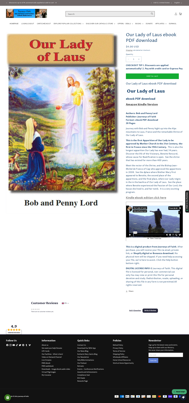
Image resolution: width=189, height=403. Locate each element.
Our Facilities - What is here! (52, 354)
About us (45, 345)
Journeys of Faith (23, 396)
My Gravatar (46, 375)
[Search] (152, 14)
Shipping (129, 50)
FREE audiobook (48, 366)
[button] (68, 23)
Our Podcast (82, 363)
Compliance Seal (83, 375)
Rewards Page (82, 381)
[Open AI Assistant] (183, 397)
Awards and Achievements (87, 372)
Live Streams (46, 360)
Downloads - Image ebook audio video (56, 369)
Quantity (129, 54)
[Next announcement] (151, 3)
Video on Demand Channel (52, 357)
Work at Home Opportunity (123, 363)
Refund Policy (118, 345)
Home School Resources (122, 360)
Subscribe (153, 360)
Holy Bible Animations (85, 360)
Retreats (80, 366)
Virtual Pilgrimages (49, 372)
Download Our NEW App (86, 348)
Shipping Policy (118, 354)
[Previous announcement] (6, 3)
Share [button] (131, 291)
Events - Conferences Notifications (90, 369)
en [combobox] (66, 303)
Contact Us (81, 345)
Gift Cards (45, 351)
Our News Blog (82, 351)
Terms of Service (119, 351)
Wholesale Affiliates (120, 357)
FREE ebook (46, 363)
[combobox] (110, 14)
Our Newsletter (83, 357)
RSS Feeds (81, 378)
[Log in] (176, 13)
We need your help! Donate (52, 348)
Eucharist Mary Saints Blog (87, 354)
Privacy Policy (118, 348)
